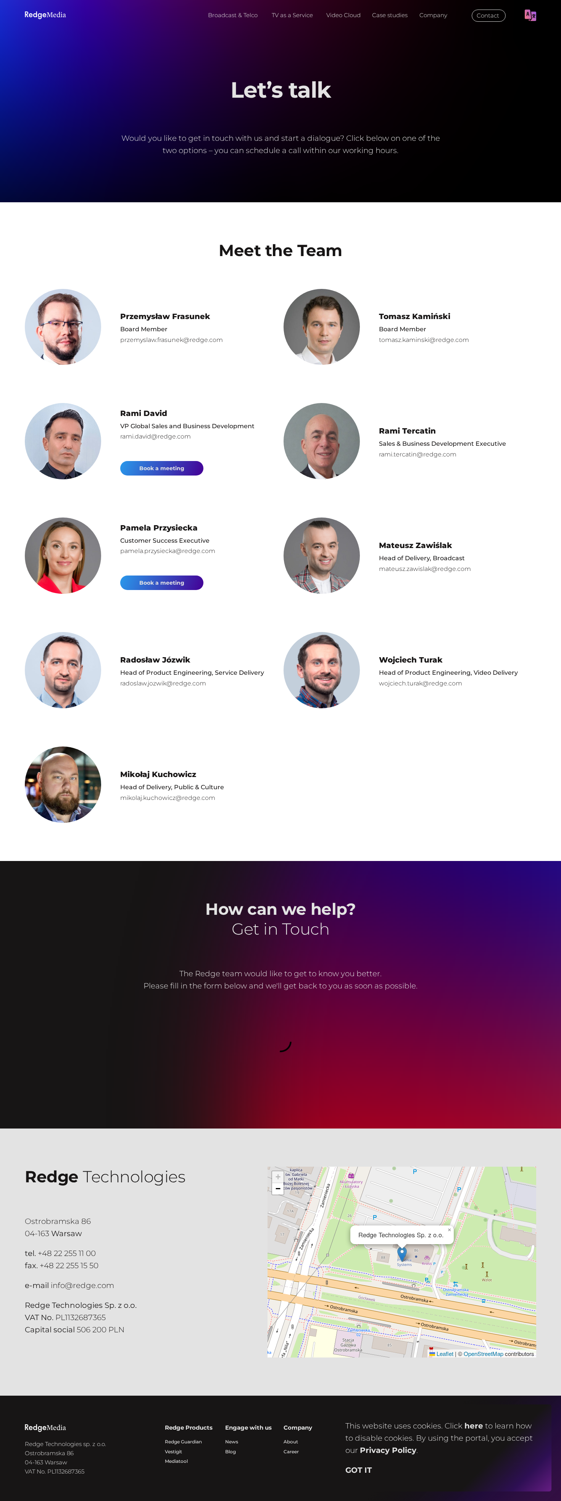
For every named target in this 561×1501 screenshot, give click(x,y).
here (473, 1425)
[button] (402, 1254)
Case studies (390, 15)
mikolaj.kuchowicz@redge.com (167, 797)
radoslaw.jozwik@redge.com (163, 683)
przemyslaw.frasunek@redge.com (171, 339)
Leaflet (444, 1353)
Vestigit (173, 1451)
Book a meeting (161, 468)
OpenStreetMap (483, 1353)
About (291, 1442)
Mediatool (176, 1461)
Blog (230, 1451)
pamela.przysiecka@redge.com (167, 551)
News (231, 1442)
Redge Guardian (183, 1442)
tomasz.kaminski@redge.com (424, 339)
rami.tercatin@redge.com (417, 454)
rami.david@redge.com (155, 436)
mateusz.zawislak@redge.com (425, 568)
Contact (488, 15)
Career (291, 1451)
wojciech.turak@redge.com (420, 683)
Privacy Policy (388, 1450)
